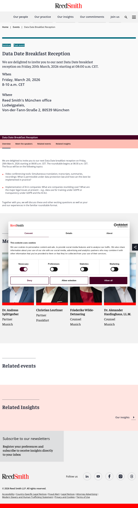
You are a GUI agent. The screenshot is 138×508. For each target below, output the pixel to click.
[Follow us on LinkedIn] (87, 476)
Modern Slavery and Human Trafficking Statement (27, 497)
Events (16, 27)
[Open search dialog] (126, 17)
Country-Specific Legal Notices (31, 494)
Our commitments (92, 17)
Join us (115, 17)
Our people (20, 17)
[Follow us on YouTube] (98, 476)
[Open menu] (134, 17)
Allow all (108, 280)
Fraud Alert (54, 494)
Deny (29, 280)
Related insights (63, 143)
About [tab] (109, 233)
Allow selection (69, 280)
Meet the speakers (23, 143)
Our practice (42, 17)
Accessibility (8, 494)
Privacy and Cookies (65, 497)
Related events (44, 143)
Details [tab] (69, 233)
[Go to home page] (69, 5)
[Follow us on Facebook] (109, 476)
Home (5, 27)
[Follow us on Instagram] (121, 476)
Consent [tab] (29, 233)
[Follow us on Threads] (132, 476)
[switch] (54, 269)
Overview (6, 143)
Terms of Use (83, 497)
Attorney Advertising (86, 494)
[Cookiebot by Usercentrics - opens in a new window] (116, 225)
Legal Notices (68, 494)
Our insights (65, 17)
